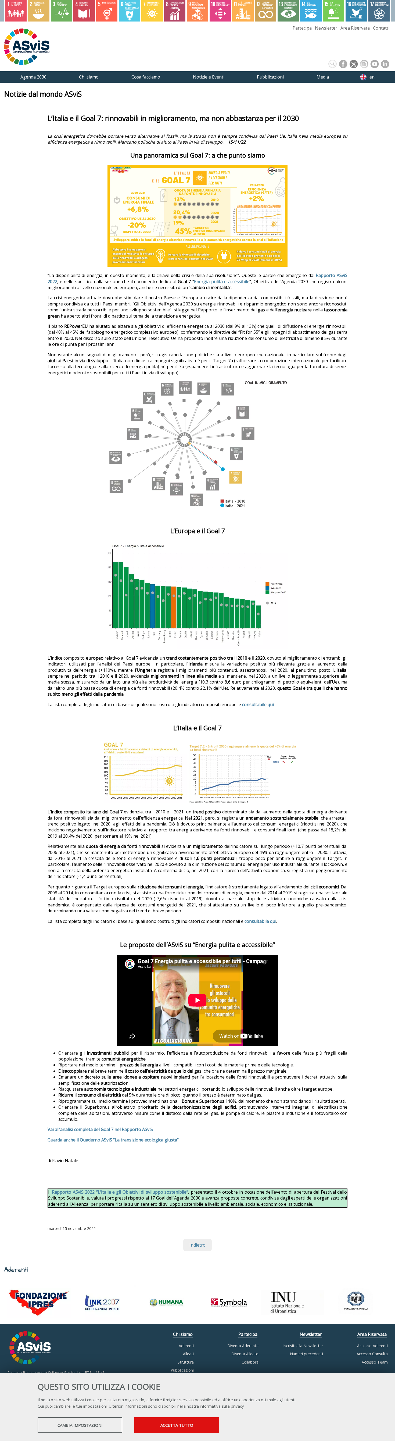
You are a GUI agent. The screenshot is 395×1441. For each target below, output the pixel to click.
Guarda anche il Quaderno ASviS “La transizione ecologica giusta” (113, 1140)
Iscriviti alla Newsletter (303, 1345)
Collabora (250, 1362)
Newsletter (326, 28)
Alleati (188, 1353)
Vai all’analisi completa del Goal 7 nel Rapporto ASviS (100, 1129)
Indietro (197, 1245)
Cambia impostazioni (80, 1425)
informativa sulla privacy (222, 1406)
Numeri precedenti (306, 1353)
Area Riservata (355, 28)
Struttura (186, 1362)
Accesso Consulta (372, 1353)
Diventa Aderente (242, 1345)
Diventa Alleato (244, 1353)
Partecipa (302, 28)
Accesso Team (375, 1362)
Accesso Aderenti (372, 1345)
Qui (41, 1406)
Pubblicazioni (182, 1370)
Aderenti (186, 1345)
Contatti (381, 28)
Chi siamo (183, 1334)
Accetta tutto (176, 1425)
